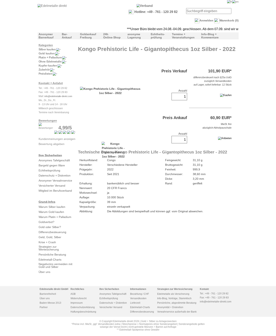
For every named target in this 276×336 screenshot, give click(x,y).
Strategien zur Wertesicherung (49, 248)
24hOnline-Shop (112, 36)
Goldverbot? (46, 222)
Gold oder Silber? (50, 227)
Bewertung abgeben (51, 144)
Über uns (44, 272)
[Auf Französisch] (229, 1)
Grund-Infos (47, 201)
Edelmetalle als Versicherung (173, 294)
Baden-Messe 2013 (50, 302)
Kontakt (204, 289)
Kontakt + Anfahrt (51, 83)
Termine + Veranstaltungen (183, 36)
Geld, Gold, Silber (50, 237)
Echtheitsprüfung (49, 170)
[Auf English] (235, 1)
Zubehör (44, 69)
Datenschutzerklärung (83, 307)
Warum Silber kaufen (52, 206)
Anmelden (206, 20)
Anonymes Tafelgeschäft (54, 160)
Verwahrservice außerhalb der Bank (177, 311)
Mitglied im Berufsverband (55, 190)
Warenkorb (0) (229, 20)
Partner (44, 307)
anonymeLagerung (134, 36)
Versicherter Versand (52, 185)
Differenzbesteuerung (52, 232)
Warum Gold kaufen (51, 211)
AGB (73, 294)
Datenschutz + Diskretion (55, 175)
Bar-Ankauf (67, 36)
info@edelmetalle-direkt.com (58, 96)
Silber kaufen (47, 49)
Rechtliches (77, 289)
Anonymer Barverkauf (46, 36)
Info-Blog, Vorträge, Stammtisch (174, 298)
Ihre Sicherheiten (50, 155)
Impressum (77, 302)
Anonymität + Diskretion (170, 307)
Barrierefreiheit (48, 294)
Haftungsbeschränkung (83, 311)
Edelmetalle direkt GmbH (54, 289)
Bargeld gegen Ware (52, 165)
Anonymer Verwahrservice (55, 180)
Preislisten (45, 73)
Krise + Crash (47, 242)
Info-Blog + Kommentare (210, 36)
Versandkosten (138, 298)
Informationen (138, 289)
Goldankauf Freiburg (88, 36)
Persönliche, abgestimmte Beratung (176, 302)
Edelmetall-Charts (50, 259)
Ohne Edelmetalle (50, 61)
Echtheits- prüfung (158, 36)
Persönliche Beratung (52, 254)
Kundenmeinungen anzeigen (57, 139)
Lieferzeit (135, 302)
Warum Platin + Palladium (55, 217)
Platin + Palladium (50, 57)
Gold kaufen (47, 53)
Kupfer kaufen (48, 65)
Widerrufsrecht (78, 298)
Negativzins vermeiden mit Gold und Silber (55, 265)
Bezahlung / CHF (139, 294)
